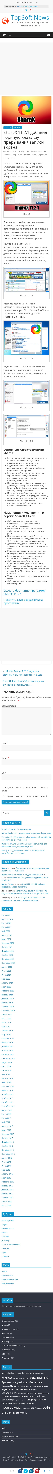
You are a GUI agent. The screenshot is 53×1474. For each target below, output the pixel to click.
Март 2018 (6, 1082)
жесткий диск (38, 1396)
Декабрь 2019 (8, 999)
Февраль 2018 (8, 1086)
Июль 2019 (6, 1018)
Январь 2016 (7, 1186)
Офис (4, 1252)
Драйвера (6, 1240)
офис (15, 1403)
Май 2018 (6, 1074)
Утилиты (17, 128)
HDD (14, 1373)
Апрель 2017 (7, 1126)
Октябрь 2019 (8, 1006)
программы (43, 155)
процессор (26, 1408)
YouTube (16, 1378)
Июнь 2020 (6, 975)
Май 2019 (6, 1026)
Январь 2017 (7, 1138)
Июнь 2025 (6, 915)
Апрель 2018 (7, 1078)
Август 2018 (7, 1062)
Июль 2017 (6, 1114)
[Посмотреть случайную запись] (48, 35)
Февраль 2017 (8, 1134)
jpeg (18, 1373)
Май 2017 (6, 1122)
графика (15, 155)
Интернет (6, 1248)
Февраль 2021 (8, 943)
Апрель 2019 (7, 1030)
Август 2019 (7, 1014)
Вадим (4, 868)
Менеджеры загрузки (19, 1386)
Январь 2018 (7, 1090)
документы (15, 1396)
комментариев (10, 1279)
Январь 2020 (7, 995)
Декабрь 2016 (8, 1142)
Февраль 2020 (8, 991)
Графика (8, 128)
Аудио (4, 1224)
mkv (22, 1373)
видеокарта (33, 1393)
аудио (34, 1389)
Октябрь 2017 (8, 1102)
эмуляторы (21, 1412)
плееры (30, 1403)
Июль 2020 (6, 971)
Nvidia (37, 1373)
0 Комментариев (35, 151)
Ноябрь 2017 (7, 1098)
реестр (34, 1407)
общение (23, 1400)
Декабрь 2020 (8, 951)
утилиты (11, 158)
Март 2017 (6, 1130)
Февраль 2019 (8, 1038)
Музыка (45, 1386)
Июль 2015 (6, 1205)
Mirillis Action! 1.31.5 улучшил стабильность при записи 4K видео (22, 673)
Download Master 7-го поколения (16, 829)
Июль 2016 (6, 1162)
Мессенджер (35, 1385)
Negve (23, 151)
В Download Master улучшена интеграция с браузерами (26, 833)
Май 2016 (6, 1170)
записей (7, 1275)
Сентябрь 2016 (8, 1154)
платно (22, 1403)
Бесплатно (7, 155)
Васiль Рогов (7, 884)
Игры (24, 1382)
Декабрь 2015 (8, 1190)
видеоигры (22, 1393)
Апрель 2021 (7, 935)
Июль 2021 (6, 923)
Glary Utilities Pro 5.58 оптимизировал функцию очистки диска (24, 682)
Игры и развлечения (11, 1244)
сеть (40, 1408)
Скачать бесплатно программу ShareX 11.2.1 (24, 592)
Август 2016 (7, 1158)
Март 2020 (6, 987)
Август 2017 (7, 1110)
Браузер (7, 1382)
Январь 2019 (7, 1042)
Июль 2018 (6, 1066)
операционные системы (29, 155)
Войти (4, 1271)
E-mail (5, 758)
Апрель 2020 (7, 983)
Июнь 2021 (6, 927)
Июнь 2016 (6, 1166)
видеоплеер (44, 1393)
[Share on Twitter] (26, 1471)
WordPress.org (8, 1283)
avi (10, 1373)
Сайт (4, 772)
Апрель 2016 (7, 1174)
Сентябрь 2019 (8, 1010)
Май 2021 (6, 931)
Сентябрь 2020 (8, 963)
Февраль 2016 (8, 1182)
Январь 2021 (7, 947)
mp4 (31, 1373)
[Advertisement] (26, 68)
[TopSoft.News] (4, 35)
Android (5, 1373)
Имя (4, 743)
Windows (7, 1378)
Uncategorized (8, 1220)
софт (5, 158)
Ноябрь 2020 (7, 955)
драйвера (26, 1395)
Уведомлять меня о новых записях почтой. (26, 796)
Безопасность (8, 1228)
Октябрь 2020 (8, 959)
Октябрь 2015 (8, 1197)
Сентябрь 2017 (8, 1106)
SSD (42, 1373)
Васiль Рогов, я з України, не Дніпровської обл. (22, 875)
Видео (4, 1232)
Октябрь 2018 (8, 1054)
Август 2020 (7, 967)
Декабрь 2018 (8, 1046)
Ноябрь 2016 (7, 1146)
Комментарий (9, 705)
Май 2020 (6, 979)
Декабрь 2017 (8, 1094)
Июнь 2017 (6, 1118)
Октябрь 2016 (8, 1150)
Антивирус (24, 1378)
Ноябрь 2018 (7, 1050)
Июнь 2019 (6, 1022)
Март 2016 (6, 1178)
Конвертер (6, 1386)
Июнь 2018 (6, 1070)
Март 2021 (6, 939)
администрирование (16, 1389)
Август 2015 (7, 1201)
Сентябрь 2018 (8, 1058)
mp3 (27, 1373)
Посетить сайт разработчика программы (23, 601)
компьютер (8, 1399)
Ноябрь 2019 (7, 1002)
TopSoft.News (30, 17)
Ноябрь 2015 (7, 1193)
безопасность (9, 1392)
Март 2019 (6, 1034)
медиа (16, 1400)
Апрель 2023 (7, 919)
